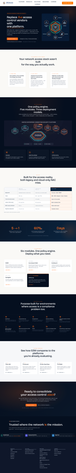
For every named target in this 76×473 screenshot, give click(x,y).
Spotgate (12, 455)
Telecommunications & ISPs (44, 461)
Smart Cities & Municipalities (43, 458)
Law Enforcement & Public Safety (45, 451)
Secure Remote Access (30, 453)
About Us (56, 450)
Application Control (29, 451)
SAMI (12, 450)
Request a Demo (11, 38)
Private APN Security (29, 450)
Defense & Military (43, 452)
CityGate (12, 458)
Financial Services (43, 467)
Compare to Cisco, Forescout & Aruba (28, 38)
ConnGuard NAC (14, 451)
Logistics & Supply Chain (45, 464)
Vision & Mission (57, 451)
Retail (41, 462)
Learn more (7, 284)
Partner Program (57, 453)
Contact (56, 455)
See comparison (8, 372)
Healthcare (42, 466)
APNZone (12, 456)
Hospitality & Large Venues (44, 455)
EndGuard (13, 453)
